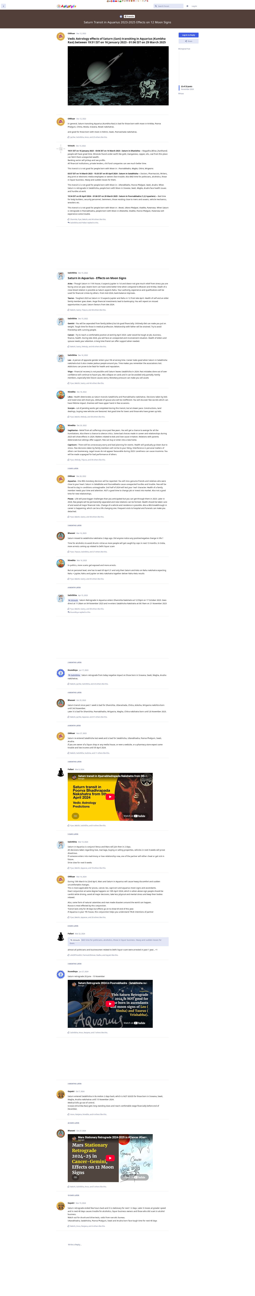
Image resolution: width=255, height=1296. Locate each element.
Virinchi (74, 600)
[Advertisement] (118, 247)
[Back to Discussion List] (3, 6)
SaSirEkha (75, 675)
